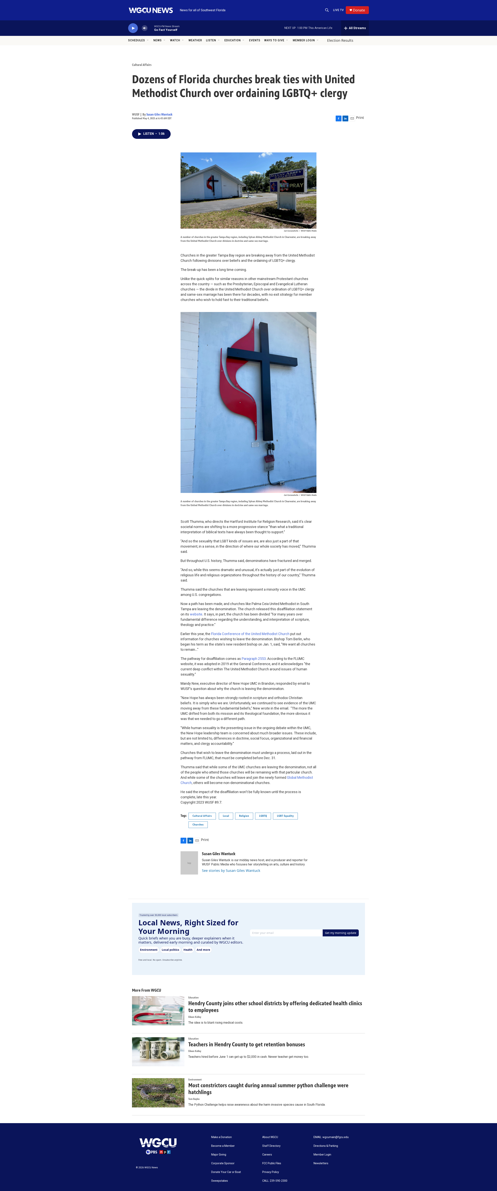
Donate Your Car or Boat (226, 1172)
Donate (359, 10)
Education (232, 40)
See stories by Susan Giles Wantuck (231, 870)
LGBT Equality (285, 816)
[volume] (144, 28)
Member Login (304, 40)
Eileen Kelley (194, 1017)
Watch (175, 40)
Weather (195, 40)
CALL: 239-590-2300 (274, 1180)
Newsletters (321, 1163)
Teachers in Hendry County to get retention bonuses (246, 1044)
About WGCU (270, 1137)
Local (226, 816)
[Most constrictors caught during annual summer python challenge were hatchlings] (158, 1092)
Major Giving (218, 1154)
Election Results (340, 40)
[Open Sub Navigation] (147, 40)
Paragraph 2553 (254, 659)
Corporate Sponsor (223, 1163)
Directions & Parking (326, 1145)
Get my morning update (340, 933)
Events (254, 40)
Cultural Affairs (141, 65)
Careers (267, 1154)
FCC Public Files (271, 1163)
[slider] (150, 28)
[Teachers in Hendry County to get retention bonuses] (158, 1051)
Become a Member (223, 1145)
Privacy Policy (270, 1172)
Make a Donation (221, 1137)
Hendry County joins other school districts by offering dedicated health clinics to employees (275, 1007)
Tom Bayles (194, 1099)
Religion (244, 816)
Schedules (136, 40)
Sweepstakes (219, 1180)
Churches (198, 824)
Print (360, 117)
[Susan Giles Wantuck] (189, 863)
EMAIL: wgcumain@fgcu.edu (331, 1137)
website (196, 614)
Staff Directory (271, 1145)
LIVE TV (338, 10)
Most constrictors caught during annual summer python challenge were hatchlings (268, 1089)
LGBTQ (263, 816)
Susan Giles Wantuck (159, 114)
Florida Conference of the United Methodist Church (250, 634)
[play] (133, 28)
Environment (195, 1079)
